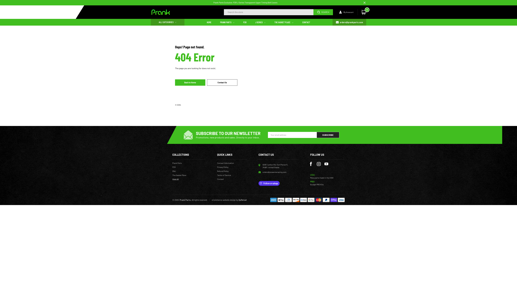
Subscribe (327, 135)
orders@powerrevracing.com (275, 172)
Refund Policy (222, 171)
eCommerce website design (224, 200)
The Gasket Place (179, 175)
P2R (174, 167)
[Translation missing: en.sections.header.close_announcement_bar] (364, 2)
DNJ (174, 171)
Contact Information (225, 163)
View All (175, 179)
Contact (220, 179)
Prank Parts (186, 105)
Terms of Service (224, 175)
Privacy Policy (222, 167)
